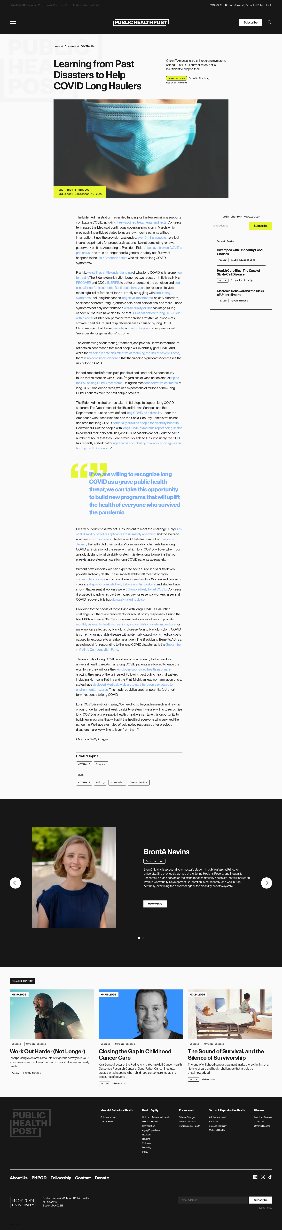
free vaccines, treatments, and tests (141, 222)
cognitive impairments (137, 298)
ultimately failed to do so (128, 599)
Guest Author (139, 782)
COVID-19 (87, 46)
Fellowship (60, 1178)
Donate (102, 1178)
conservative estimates (161, 383)
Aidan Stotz (120, 1083)
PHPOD (39, 1178)
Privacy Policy (264, 1207)
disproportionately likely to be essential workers (122, 584)
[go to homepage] (141, 22)
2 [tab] (142, 938)
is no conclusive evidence (102, 358)
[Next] (266, 883)
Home (57, 46)
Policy (100, 782)
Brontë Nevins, (199, 78)
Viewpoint (117, 782)
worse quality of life (137, 308)
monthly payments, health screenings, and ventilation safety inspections (126, 624)
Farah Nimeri (239, 300)
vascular (119, 328)
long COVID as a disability (144, 413)
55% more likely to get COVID (145, 589)
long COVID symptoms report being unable (152, 428)
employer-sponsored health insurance (144, 669)
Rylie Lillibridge (242, 259)
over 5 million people (151, 238)
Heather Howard (176, 82)
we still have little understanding (109, 273)
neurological (139, 328)
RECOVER (83, 283)
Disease (70, 46)
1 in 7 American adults (112, 258)
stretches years (100, 539)
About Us (19, 1178)
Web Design (13, 1224)
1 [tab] (138, 938)
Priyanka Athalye (242, 280)
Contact (83, 1178)
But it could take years (130, 288)
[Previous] (15, 883)
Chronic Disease (36, 1044)
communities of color (90, 579)
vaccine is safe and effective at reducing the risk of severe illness (134, 353)
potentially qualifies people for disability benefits (145, 423)
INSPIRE (113, 283)
